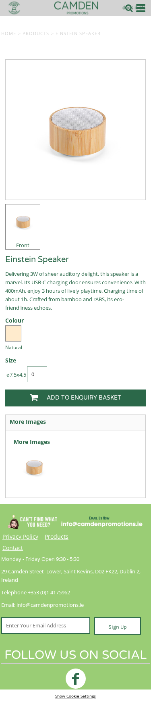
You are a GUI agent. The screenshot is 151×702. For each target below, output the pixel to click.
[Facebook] (76, 679)
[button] (129, 8)
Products (36, 33)
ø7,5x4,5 (16, 374)
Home (8, 33)
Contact (12, 548)
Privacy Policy (20, 536)
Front (22, 245)
